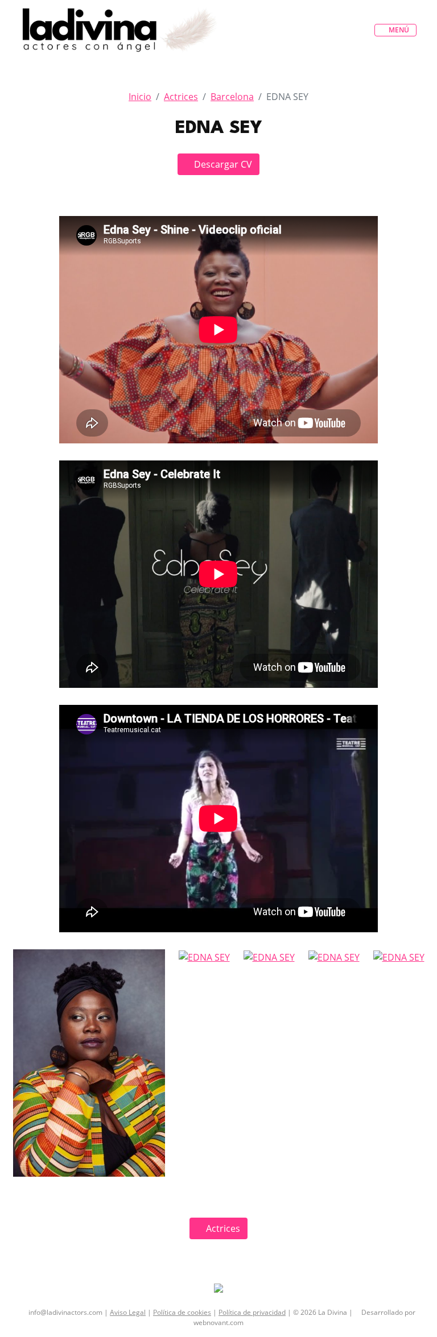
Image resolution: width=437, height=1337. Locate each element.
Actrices (181, 96)
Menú (398, 30)
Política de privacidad (252, 1312)
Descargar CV (222, 164)
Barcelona (232, 96)
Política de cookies (182, 1312)
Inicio (140, 96)
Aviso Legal (128, 1312)
